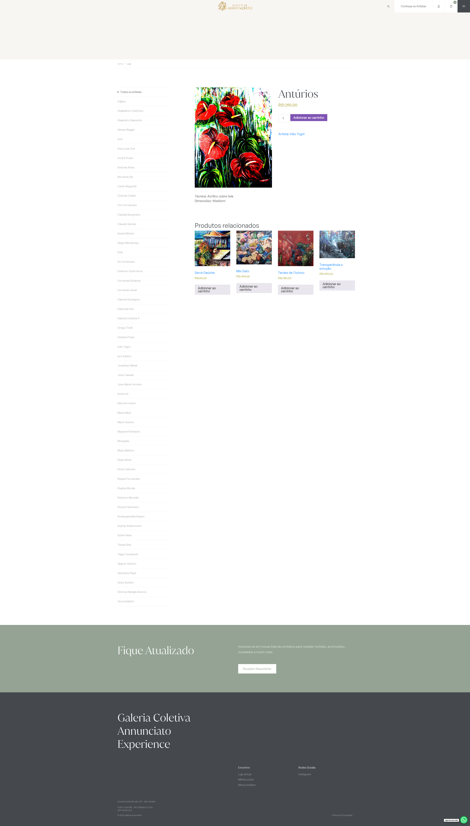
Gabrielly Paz (126, 309)
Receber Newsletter (257, 669)
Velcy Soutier (126, 582)
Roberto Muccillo (128, 497)
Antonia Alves (126, 167)
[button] (266, 92)
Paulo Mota (124, 459)
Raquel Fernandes (129, 478)
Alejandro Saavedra (130, 120)
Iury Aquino (124, 356)
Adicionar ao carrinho (308, 117)
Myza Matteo (126, 450)
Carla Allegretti (127, 186)
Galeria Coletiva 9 (128, 318)
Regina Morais (126, 488)
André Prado (125, 158)
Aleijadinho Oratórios (130, 110)
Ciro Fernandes (127, 205)
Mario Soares (126, 422)
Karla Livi (123, 393)
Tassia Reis (124, 544)
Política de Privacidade (342, 815)
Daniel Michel (126, 233)
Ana (120, 139)
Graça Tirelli (125, 327)
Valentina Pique (127, 573)
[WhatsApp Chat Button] (464, 820)
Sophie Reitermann (130, 525)
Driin (120, 252)
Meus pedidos (247, 784)
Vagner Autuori (127, 563)
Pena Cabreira (126, 469)
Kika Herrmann (127, 403)
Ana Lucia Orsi (126, 148)
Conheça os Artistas (413, 6)
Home (120, 64)
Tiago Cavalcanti (128, 554)
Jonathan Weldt (127, 365)
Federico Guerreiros (130, 271)
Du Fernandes (126, 261)
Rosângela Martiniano (131, 516)
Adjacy (122, 101)
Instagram (304, 774)
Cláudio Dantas (127, 224)
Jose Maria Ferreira (130, 384)
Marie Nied (124, 412)
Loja (129, 64)
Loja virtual (244, 774)
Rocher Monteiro (128, 507)
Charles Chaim (127, 195)
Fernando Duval (127, 290)
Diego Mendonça (128, 242)
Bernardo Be (125, 176)
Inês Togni (124, 346)
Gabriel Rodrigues (129, 299)
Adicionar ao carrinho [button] (207, 289)
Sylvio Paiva (125, 535)
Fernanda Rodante (129, 280)
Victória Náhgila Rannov (132, 592)
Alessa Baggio (126, 129)
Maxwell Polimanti (129, 431)
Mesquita (123, 441)
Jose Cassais (126, 375)
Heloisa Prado (126, 337)
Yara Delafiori (126, 601)
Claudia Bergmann (129, 214)
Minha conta (246, 779)
